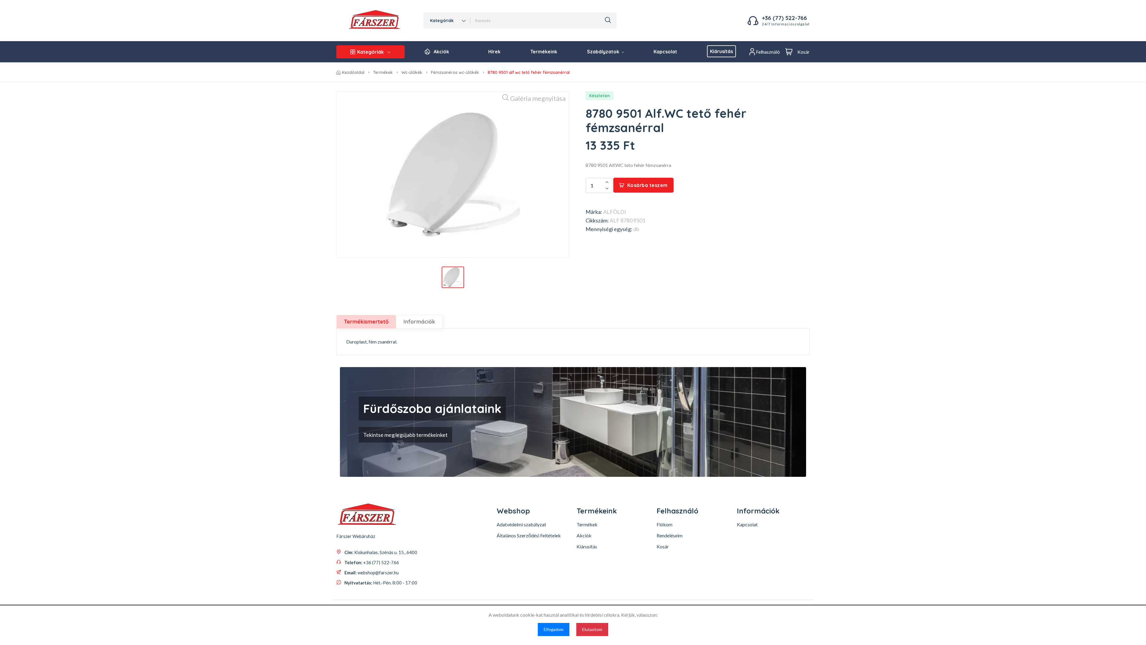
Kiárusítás (721, 51)
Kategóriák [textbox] (442, 20)
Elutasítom (592, 629)
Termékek (383, 72)
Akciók (441, 52)
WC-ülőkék (411, 72)
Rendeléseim (670, 535)
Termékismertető (366, 321)
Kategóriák (370, 52)
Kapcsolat (665, 52)
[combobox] (447, 20)
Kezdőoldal (353, 72)
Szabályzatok (603, 52)
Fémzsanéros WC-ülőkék (455, 72)
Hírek (494, 52)
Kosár (663, 546)
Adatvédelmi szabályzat (521, 524)
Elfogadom (553, 629)
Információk (419, 321)
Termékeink (543, 52)
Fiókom (664, 524)
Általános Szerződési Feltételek (529, 535)
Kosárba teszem (647, 185)
